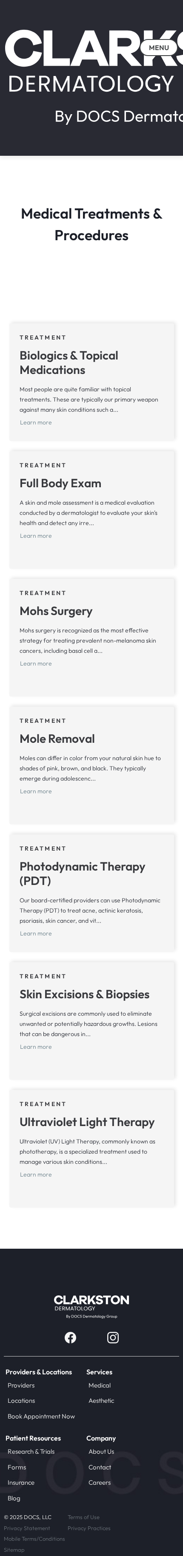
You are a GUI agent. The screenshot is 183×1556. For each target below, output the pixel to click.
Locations (21, 1400)
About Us (101, 1451)
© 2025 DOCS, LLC (27, 1517)
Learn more (36, 422)
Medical (100, 1385)
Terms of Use (84, 1517)
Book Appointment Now (41, 1416)
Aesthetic (101, 1400)
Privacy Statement (27, 1528)
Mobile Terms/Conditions (34, 1538)
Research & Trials (31, 1451)
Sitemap (14, 1549)
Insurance (21, 1482)
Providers (21, 1385)
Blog (14, 1498)
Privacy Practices (89, 1528)
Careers (100, 1482)
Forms (17, 1467)
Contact (100, 1467)
